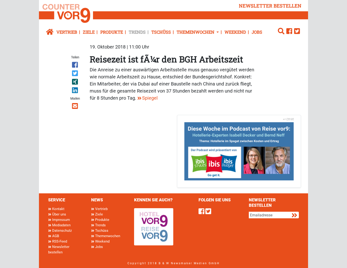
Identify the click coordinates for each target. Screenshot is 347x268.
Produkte (111, 32)
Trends (137, 32)
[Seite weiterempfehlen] (75, 107)
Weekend (235, 32)
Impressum (60, 220)
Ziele (89, 32)
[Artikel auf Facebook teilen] (75, 65)
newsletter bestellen (270, 6)
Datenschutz (61, 230)
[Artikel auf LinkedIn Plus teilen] (75, 91)
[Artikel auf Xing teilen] (75, 82)
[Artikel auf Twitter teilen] (75, 74)
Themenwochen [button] (196, 32)
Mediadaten (61, 225)
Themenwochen (107, 236)
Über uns (58, 214)
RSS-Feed (59, 241)
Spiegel (150, 98)
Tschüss (161, 32)
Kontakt (57, 209)
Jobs (257, 32)
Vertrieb (66, 32)
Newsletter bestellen (58, 249)
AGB (55, 236)
